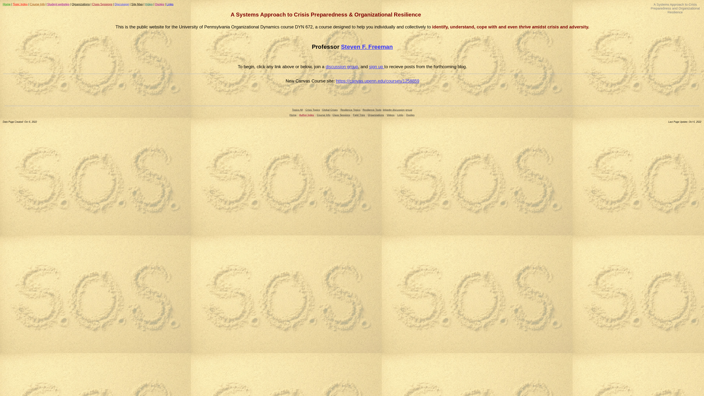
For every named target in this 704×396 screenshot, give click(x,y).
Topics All (297, 109)
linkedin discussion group (397, 109)
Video (149, 4)
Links (169, 4)
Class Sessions (102, 4)
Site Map (137, 4)
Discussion (122, 4)
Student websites (58, 4)
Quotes (159, 4)
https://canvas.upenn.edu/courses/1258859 (377, 80)
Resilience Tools (372, 109)
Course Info (37, 4)
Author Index (306, 114)
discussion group (342, 66)
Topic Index (20, 4)
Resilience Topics (350, 109)
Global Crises (330, 109)
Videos (391, 114)
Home (7, 4)
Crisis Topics (312, 109)
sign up (376, 66)
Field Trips (359, 114)
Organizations (81, 4)
